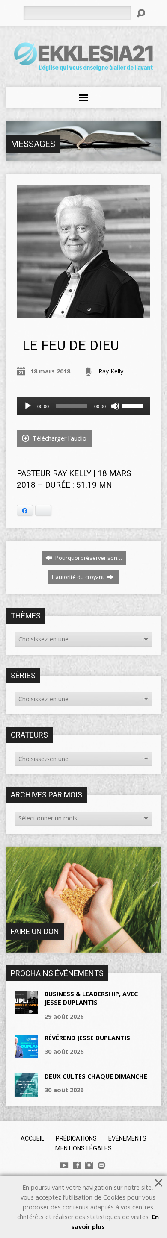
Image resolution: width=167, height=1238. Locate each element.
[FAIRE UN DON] (83, 948)
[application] (84, 406)
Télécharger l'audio (58, 438)
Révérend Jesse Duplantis (87, 1038)
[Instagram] (89, 1165)
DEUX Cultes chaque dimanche (96, 1076)
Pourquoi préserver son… (88, 558)
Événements (127, 1138)
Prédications (76, 1138)
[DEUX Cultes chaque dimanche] (26, 1092)
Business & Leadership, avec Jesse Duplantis (91, 998)
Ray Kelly (110, 371)
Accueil (32, 1138)
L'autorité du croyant (78, 577)
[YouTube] (64, 1165)
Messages (33, 144)
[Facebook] (77, 1165)
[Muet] (115, 406)
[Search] (141, 13)
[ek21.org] (101, 1165)
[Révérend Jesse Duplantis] (26, 1054)
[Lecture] (28, 406)
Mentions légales (83, 1148)
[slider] (134, 405)
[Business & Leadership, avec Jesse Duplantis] (26, 1010)
